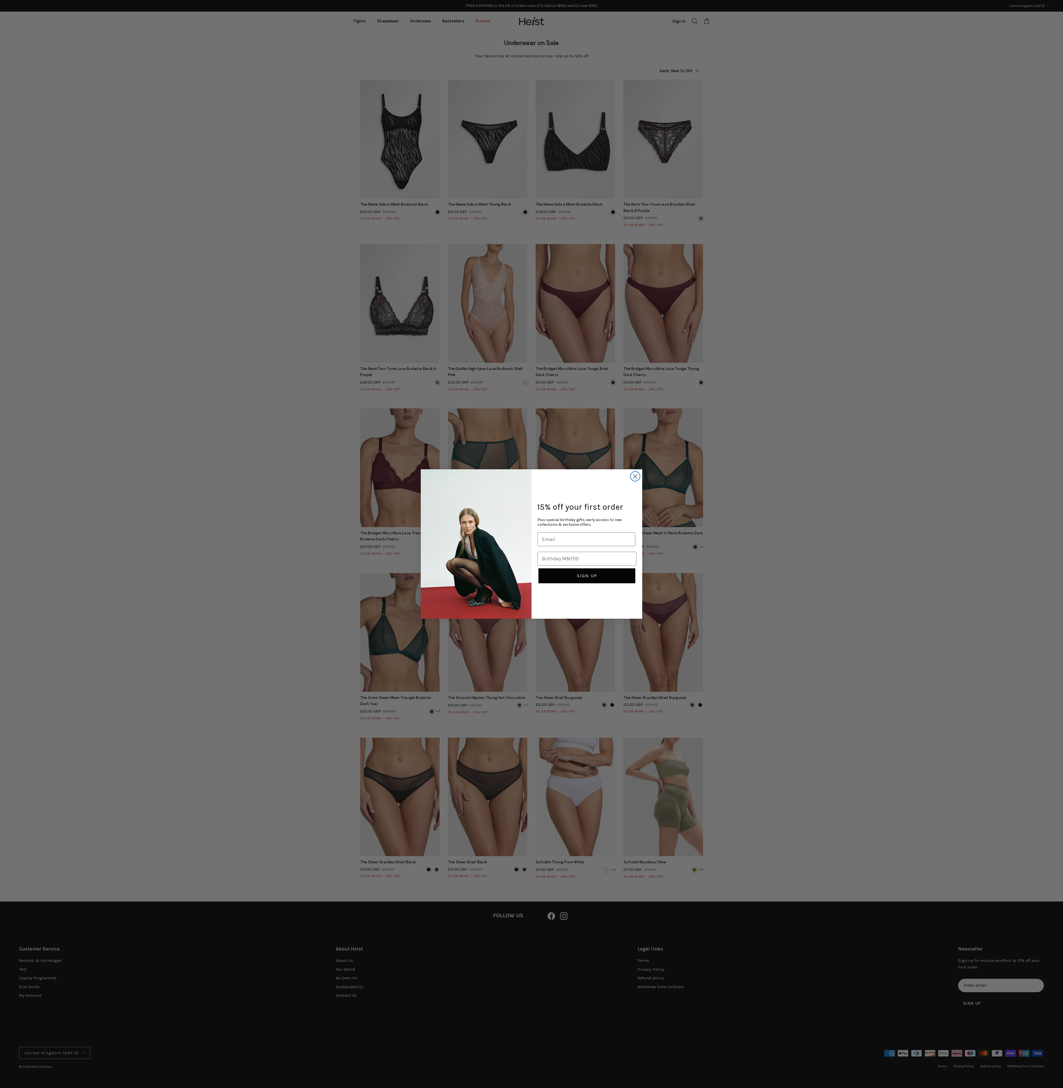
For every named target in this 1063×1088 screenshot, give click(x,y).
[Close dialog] (635, 476)
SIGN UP (587, 575)
